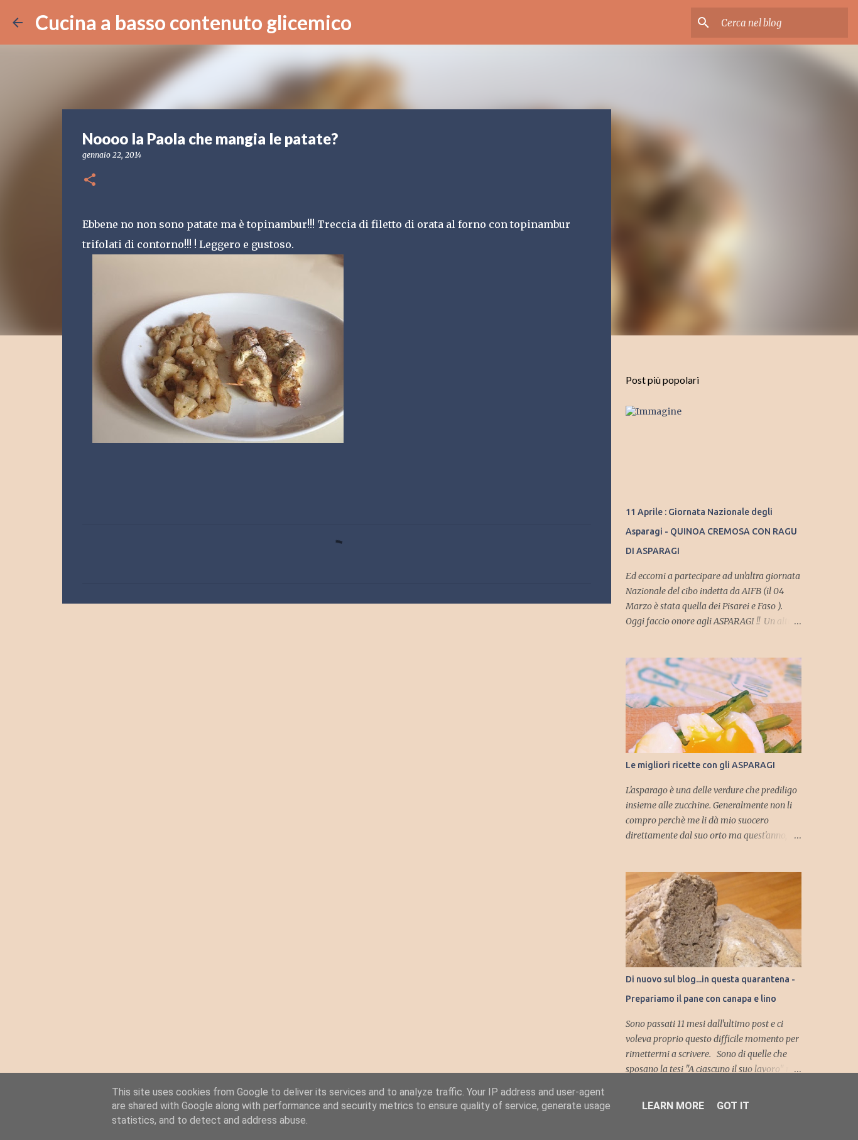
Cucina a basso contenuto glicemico (193, 22)
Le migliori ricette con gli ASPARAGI (700, 765)
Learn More (673, 1106)
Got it (733, 1106)
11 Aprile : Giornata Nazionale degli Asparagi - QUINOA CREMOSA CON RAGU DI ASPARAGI (711, 531)
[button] (89, 180)
